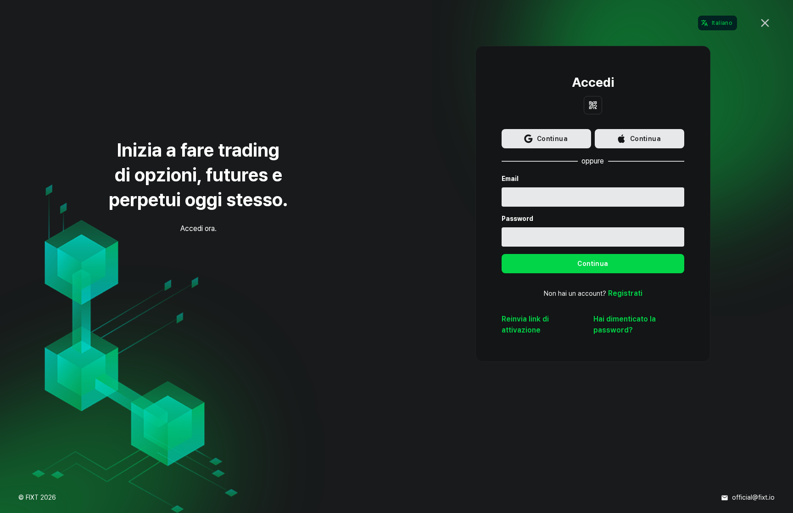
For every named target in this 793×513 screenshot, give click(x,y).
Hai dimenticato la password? (624, 324)
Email (510, 178)
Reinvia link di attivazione (525, 324)
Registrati (625, 293)
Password (517, 218)
